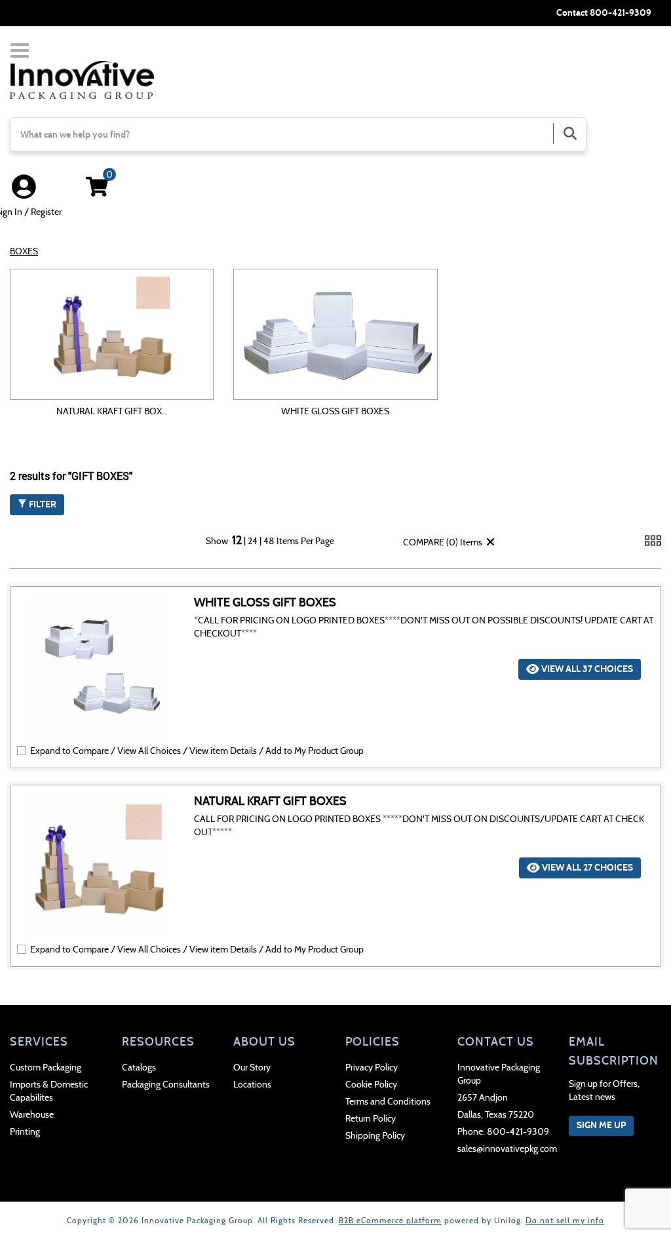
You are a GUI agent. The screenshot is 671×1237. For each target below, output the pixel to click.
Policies (372, 1041)
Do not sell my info (565, 1220)
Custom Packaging (45, 1067)
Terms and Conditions (388, 1101)
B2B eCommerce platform (390, 1220)
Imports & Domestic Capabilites (49, 1091)
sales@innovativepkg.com (503, 1148)
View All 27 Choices (586, 867)
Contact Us (495, 1041)
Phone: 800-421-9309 (503, 1131)
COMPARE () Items (441, 542)
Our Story (252, 1067)
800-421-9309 (620, 12)
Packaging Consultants (166, 1084)
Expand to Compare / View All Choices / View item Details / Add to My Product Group (197, 750)
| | (253, 541)
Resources (158, 1041)
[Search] (569, 133)
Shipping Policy (375, 1135)
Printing (25, 1131)
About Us (264, 1041)
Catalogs (139, 1067)
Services (39, 1041)
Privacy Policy (371, 1067)
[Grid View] (653, 545)
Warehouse (32, 1114)
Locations (252, 1084)
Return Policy (370, 1118)
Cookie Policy (371, 1084)
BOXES (24, 251)
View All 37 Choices (586, 669)
